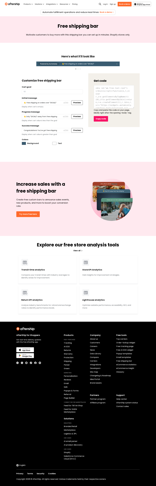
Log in (105, 4)
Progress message (31, 112)
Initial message (29, 98)
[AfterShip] (13, 4)
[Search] (100, 4)
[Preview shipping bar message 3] (80, 69)
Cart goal (26, 87)
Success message (30, 125)
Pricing (74, 4)
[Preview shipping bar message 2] (78, 69)
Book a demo (124, 4)
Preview (77, 102)
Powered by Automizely (48, 64)
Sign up (113, 4)
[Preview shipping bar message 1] (76, 69)
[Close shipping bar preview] (117, 64)
